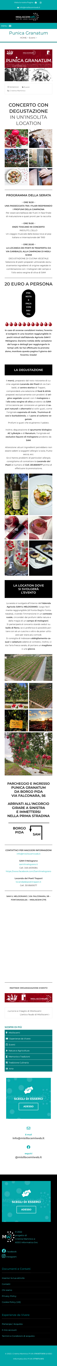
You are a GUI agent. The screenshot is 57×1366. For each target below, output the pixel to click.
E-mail (28, 1134)
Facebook (11, 1251)
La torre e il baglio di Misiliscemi (24, 1011)
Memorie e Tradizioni (18, 1056)
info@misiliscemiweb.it (30, 7)
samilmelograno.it (28, 864)
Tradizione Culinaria (18, 1062)
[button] (4, 26)
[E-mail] (28, 1128)
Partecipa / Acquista (12, 1324)
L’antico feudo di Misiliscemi (35, 1014)
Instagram (11, 1256)
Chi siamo (7, 1290)
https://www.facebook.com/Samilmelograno (28, 871)
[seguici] (28, 1147)
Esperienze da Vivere (19, 1038)
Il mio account (9, 1330)
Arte (10, 1068)
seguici (28, 1153)
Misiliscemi (13, 1032)
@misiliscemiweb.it (28, 1157)
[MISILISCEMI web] (28, 16)
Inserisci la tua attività (13, 1278)
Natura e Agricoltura (18, 1050)
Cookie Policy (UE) (11, 1302)
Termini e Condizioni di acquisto (18, 1336)
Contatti (6, 1284)
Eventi (27, 87)
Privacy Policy (9, 1296)
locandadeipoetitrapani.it (28, 882)
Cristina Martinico (17, 91)
